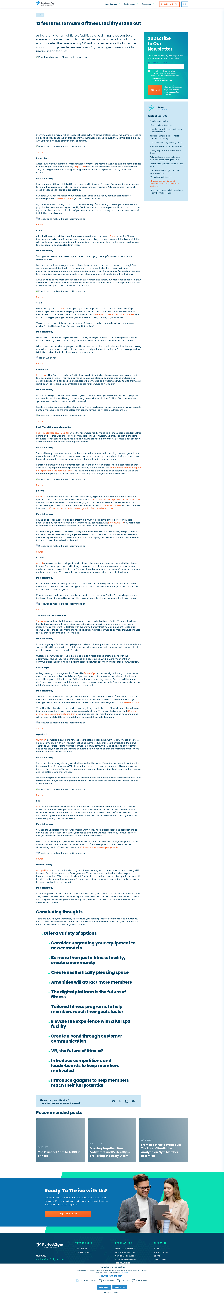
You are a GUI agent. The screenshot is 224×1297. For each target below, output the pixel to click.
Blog (41, 15)
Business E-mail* (157, 63)
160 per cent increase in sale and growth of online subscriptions (80, 508)
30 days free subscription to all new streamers (116, 499)
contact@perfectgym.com (161, 80)
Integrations (122, 1263)
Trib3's (62, 308)
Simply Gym (80, 166)
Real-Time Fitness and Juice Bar (52, 432)
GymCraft (41, 739)
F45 (38, 806)
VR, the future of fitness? (161, 177)
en (184, 4)
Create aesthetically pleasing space (166, 142)
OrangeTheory (43, 870)
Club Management (125, 1249)
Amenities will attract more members (167, 146)
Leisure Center (83, 1252)
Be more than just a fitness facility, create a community (165, 137)
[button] (112, 1276)
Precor (113, 236)
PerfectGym (90, 673)
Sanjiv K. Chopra (66, 198)
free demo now (131, 702)
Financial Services (125, 1256)
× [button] (221, 1266)
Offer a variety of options (161, 125)
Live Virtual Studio (112, 505)
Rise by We (41, 375)
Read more (125, 1273)
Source (39, 152)
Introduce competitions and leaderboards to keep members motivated (164, 184)
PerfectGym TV (116, 522)
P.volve (39, 496)
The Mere (41, 621)
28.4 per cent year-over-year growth (99, 847)
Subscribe (155, 90)
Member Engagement (126, 1259)
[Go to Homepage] (46, 4)
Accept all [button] (103, 1287)
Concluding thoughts (159, 121)
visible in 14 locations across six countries (113, 314)
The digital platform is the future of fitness (165, 151)
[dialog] (112, 1280)
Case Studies (161, 1252)
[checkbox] (149, 71)
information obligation (171, 93)
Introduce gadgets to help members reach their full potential (166, 191)
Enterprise (81, 1249)
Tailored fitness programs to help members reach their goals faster (165, 158)
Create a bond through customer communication (165, 171)
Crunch (40, 563)
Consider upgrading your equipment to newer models (166, 130)
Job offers (160, 1259)
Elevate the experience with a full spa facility (166, 165)
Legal (157, 1256)
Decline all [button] (120, 1287)
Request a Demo (169, 4)
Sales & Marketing (125, 1252)
